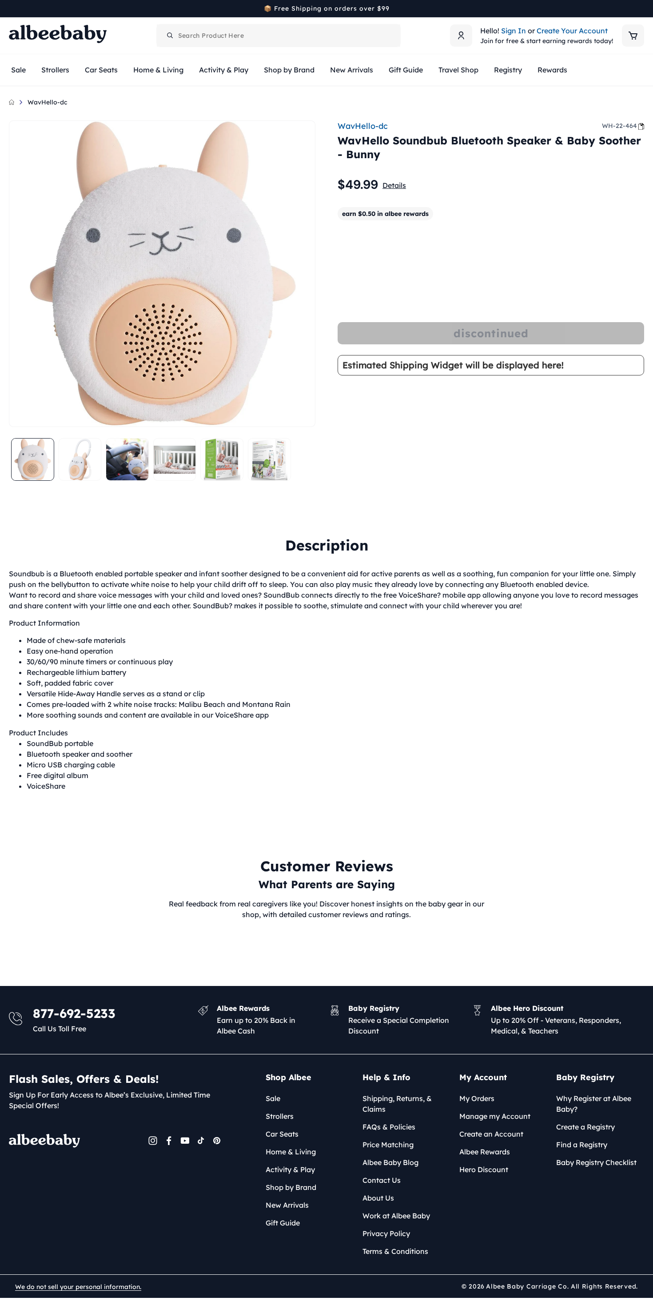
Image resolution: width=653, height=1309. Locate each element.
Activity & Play (290, 1169)
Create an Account (491, 1133)
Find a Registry (581, 1144)
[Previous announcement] (12, 8)
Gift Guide (283, 1222)
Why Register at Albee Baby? (593, 1103)
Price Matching (388, 1144)
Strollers (280, 1116)
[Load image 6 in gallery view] (269, 459)
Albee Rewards (484, 1151)
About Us (378, 1197)
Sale (273, 1098)
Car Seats (282, 1133)
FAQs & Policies (388, 1126)
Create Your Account (572, 30)
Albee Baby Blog (390, 1162)
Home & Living (291, 1151)
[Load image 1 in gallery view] (32, 459)
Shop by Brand (291, 1187)
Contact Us (381, 1180)
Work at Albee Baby (396, 1215)
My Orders (476, 1098)
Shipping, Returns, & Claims (397, 1103)
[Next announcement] (641, 8)
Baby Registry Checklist (596, 1162)
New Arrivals (287, 1205)
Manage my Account (494, 1116)
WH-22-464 (619, 126)
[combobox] (278, 35)
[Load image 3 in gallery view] (127, 459)
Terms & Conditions (395, 1251)
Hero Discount (483, 1169)
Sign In (513, 30)
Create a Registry (585, 1126)
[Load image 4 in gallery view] (174, 459)
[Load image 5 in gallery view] (221, 459)
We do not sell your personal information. (78, 1287)
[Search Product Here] (170, 35)
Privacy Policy (386, 1233)
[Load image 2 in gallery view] (80, 459)
